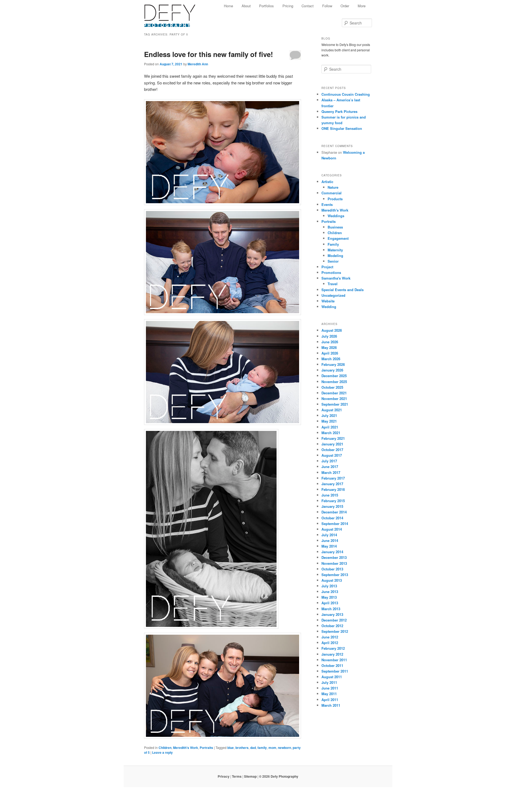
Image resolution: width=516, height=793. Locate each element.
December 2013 (334, 557)
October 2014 (332, 517)
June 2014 (329, 540)
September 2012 (334, 631)
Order (345, 5)
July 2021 (329, 415)
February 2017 (333, 478)
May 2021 (329, 421)
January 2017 (332, 483)
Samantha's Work (335, 278)
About (246, 5)
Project (327, 266)
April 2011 (329, 699)
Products (335, 198)
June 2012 (329, 637)
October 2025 (332, 387)
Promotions (331, 272)
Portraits (206, 747)
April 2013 (329, 602)
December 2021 (334, 392)
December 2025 (334, 375)
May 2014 (329, 546)
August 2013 (331, 580)
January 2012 (332, 654)
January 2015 (332, 506)
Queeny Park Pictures (339, 111)
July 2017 (329, 460)
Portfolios (266, 5)
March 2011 (330, 705)
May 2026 (329, 347)
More (362, 5)
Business (335, 227)
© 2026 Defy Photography (278, 776)
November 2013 (334, 563)
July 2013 (329, 585)
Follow (327, 5)
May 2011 (329, 693)
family (262, 747)
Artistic (327, 181)
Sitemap (250, 776)
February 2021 (333, 438)
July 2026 (329, 336)
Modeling (335, 255)
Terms (237, 776)
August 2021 (331, 409)
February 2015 (333, 500)
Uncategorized (333, 295)
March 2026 (330, 358)
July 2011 (329, 682)
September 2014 (334, 523)
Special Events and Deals (342, 289)
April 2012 (329, 642)
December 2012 (334, 620)
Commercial (331, 192)
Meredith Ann (198, 64)
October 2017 (332, 449)
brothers (242, 747)
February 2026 (333, 364)
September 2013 (334, 574)
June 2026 (329, 341)
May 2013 (329, 597)
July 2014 (329, 534)
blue (230, 747)
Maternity (335, 249)
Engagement (338, 238)
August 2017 (331, 455)
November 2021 (334, 398)
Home (228, 5)
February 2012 (333, 648)
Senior (333, 261)
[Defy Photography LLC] (174, 13)
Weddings (336, 215)
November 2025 (334, 381)
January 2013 (332, 614)
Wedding (328, 306)
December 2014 (334, 512)
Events (327, 204)
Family (333, 244)
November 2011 (334, 659)
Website (328, 300)
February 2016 (333, 489)
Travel (333, 283)
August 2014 (331, 529)
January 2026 (332, 370)
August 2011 (331, 676)
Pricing (287, 5)
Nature (333, 187)
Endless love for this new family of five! (208, 54)
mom (272, 747)
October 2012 (332, 625)
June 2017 (329, 466)
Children (165, 747)
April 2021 (329, 427)
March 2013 (330, 608)
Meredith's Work (185, 747)
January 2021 (332, 443)
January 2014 (332, 551)
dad (253, 747)
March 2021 (330, 432)
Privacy (224, 776)
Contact (308, 5)
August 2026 (331, 330)
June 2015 (329, 495)
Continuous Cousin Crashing (345, 94)
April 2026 (329, 353)
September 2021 (334, 404)
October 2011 (332, 665)
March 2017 (330, 472)
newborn (284, 747)
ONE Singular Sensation (341, 128)
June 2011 (329, 688)
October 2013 (332, 568)
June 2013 (329, 591)
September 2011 (334, 671)
